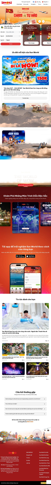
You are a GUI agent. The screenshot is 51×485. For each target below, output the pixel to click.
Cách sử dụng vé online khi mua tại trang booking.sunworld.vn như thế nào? (22, 398)
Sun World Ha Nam (43, 455)
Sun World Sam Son (44, 460)
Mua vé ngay (31, 43)
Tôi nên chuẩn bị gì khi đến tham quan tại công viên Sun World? (19, 413)
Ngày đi (2, 36)
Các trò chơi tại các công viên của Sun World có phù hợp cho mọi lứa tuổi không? (24, 408)
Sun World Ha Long (44, 457)
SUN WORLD (29, 452)
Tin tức (28, 457)
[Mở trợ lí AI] (48, 60)
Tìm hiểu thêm (25, 98)
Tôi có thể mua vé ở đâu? (11, 403)
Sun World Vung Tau (44, 477)
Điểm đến (3, 32)
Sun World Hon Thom (44, 463)
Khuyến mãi (29, 455)
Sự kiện (28, 460)
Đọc (46, 340)
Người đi (2, 40)
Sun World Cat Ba (43, 452)
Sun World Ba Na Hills (44, 465)
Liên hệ (28, 463)
